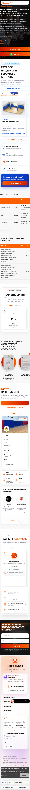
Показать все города (10, 730)
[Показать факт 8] (20, 305)
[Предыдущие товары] (8, 139)
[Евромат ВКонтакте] (5, 742)
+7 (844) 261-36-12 (10, 41)
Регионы (9, 6)
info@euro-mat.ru (10, 736)
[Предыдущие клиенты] (9, 520)
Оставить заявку (14, 183)
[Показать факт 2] (12, 305)
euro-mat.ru (9, 738)
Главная (3, 6)
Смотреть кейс (9, 464)
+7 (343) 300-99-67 (21, 727)
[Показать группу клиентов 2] (14, 520)
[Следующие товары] (21, 139)
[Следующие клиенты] (20, 520)
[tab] (9, 94)
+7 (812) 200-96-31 (20, 723)
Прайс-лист (16, 54)
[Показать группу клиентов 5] (18, 520)
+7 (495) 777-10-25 (8, 723)
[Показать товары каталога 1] (13, 139)
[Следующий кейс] (19, 413)
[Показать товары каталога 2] (14, 139)
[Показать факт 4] (15, 305)
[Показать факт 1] (11, 305)
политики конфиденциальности (11, 650)
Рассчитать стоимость (15, 49)
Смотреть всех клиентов (15, 403)
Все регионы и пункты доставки (15, 733)
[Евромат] (5, 3)
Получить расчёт (15, 646)
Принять (24, 775)
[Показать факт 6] (17, 305)
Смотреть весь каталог (14, 88)
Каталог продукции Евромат (15, 407)
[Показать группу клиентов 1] (12, 520)
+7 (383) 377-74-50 (8, 727)
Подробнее (4, 775)
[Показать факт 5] (16, 305)
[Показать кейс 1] (14, 413)
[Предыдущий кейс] (10, 413)
